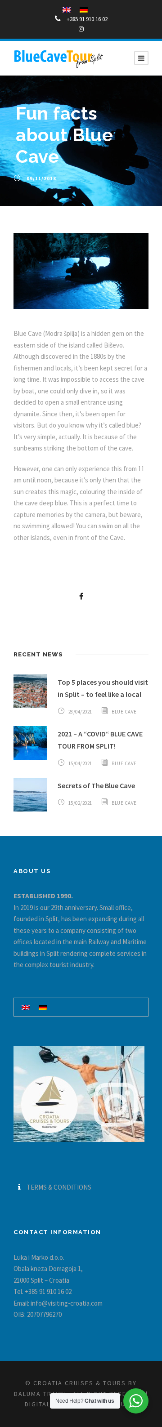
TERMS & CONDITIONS (59, 1187)
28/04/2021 (80, 712)
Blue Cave (124, 712)
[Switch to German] (42, 1007)
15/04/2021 (80, 763)
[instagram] (81, 29)
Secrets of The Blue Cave (96, 785)
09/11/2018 (41, 178)
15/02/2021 (80, 803)
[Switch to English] (25, 1007)
